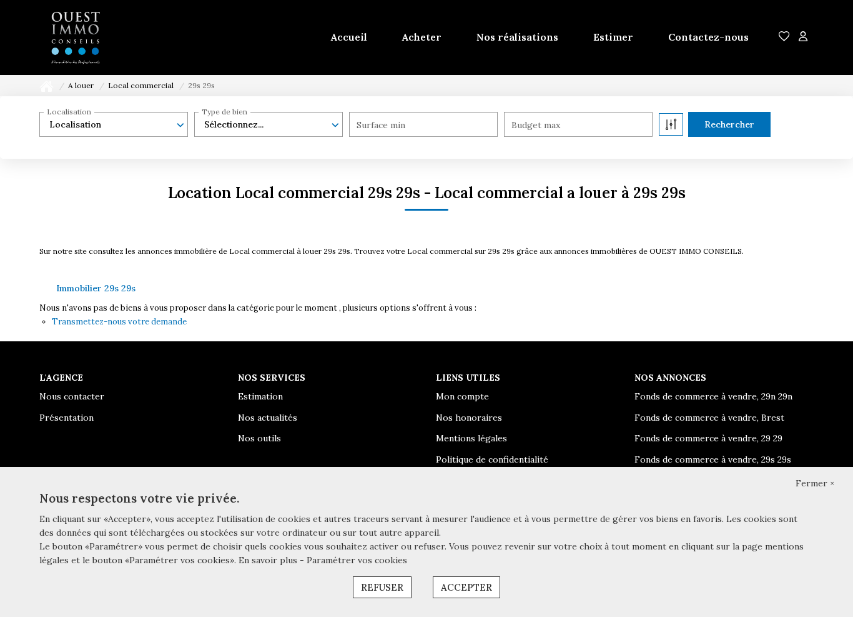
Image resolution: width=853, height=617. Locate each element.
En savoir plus (269, 560)
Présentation (66, 417)
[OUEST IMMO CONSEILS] (75, 37)
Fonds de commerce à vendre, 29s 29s (712, 459)
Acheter (421, 37)
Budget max (535, 125)
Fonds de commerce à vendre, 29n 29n (713, 396)
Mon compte (462, 396)
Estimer (613, 37)
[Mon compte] (803, 37)
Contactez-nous (708, 37)
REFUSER (382, 587)
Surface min (381, 125)
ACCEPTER (466, 587)
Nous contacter (71, 396)
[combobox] (113, 124)
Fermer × (815, 483)
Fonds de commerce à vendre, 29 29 (708, 438)
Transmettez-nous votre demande (119, 321)
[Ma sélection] (784, 37)
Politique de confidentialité (492, 459)
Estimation (260, 396)
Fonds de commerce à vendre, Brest (709, 417)
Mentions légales (471, 438)
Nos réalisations (517, 37)
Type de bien (224, 111)
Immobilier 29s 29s (96, 288)
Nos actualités (267, 417)
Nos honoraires (469, 417)
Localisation (69, 111)
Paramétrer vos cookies (357, 560)
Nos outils (259, 438)
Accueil (349, 37)
